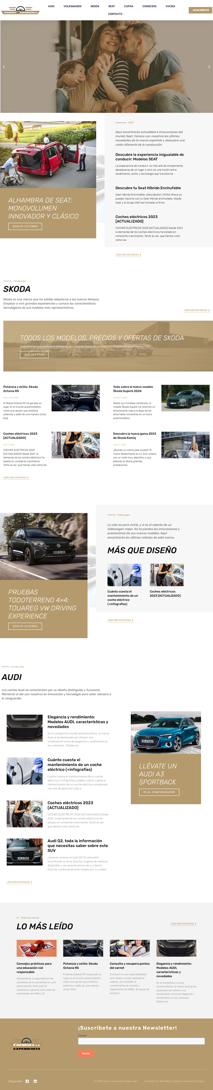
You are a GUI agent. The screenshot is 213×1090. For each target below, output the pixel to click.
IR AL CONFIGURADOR (159, 792)
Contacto (115, 14)
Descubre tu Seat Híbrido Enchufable (148, 188)
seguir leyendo (25, 626)
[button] (4, 66)
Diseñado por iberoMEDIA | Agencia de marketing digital (174, 1081)
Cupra (128, 6)
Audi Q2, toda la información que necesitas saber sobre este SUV (78, 845)
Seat (111, 6)
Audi (51, 6)
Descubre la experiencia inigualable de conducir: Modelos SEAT (149, 156)
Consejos (149, 6)
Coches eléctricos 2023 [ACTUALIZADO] (136, 218)
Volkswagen (72, 6)
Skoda (95, 6)
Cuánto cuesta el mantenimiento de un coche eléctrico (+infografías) (75, 765)
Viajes (170, 6)
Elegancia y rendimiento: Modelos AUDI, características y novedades (78, 722)
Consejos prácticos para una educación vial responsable (34, 968)
